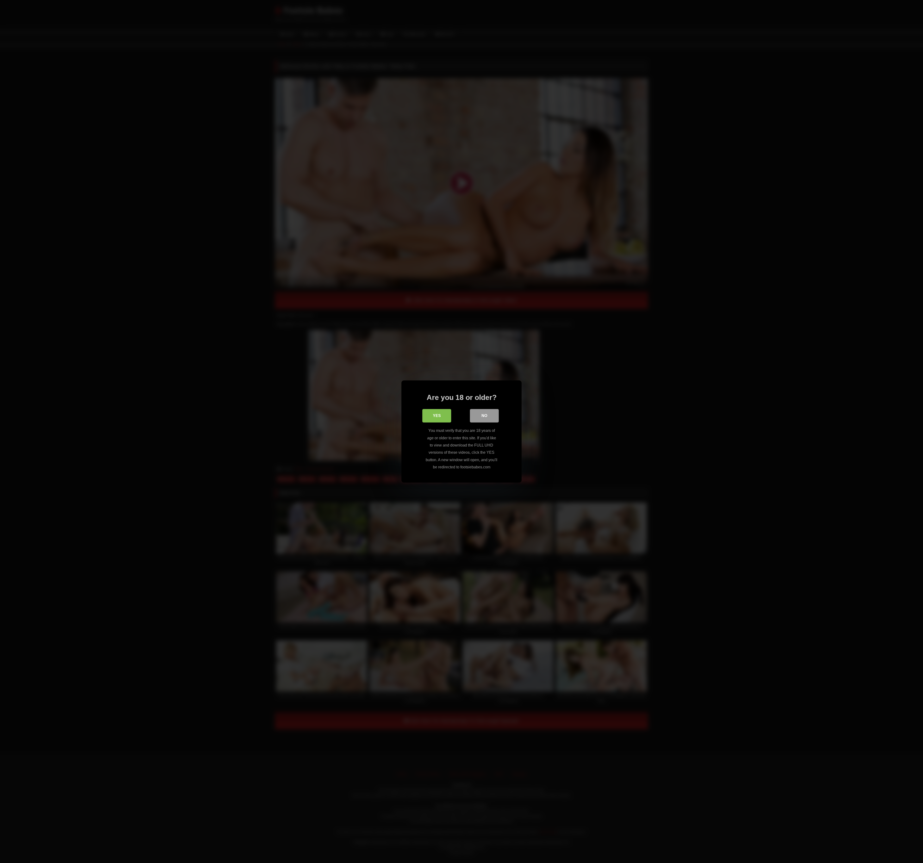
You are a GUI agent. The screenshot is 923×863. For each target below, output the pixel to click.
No (484, 416)
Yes (437, 416)
